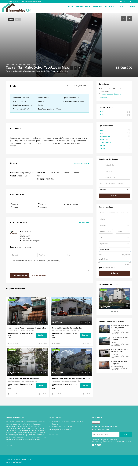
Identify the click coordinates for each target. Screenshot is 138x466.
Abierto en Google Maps (81, 163)
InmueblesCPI (14, 343)
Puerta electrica (72, 204)
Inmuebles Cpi (58, 343)
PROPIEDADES (82, 7)
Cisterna (42, 204)
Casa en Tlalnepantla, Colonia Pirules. (67, 328)
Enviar (126, 434)
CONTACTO (122, 7)
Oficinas (103, 145)
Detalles (41, 335)
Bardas (15, 207)
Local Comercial (105, 142)
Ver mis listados (84, 222)
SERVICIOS (97, 7)
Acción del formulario (100, 426)
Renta (102, 112)
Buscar (115, 273)
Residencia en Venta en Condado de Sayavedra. (27, 328)
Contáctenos (103, 97)
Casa (101, 133)
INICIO (70, 7)
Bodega (102, 130)
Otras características (107, 268)
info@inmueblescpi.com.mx (111, 94)
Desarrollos (104, 139)
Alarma (15, 204)
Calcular (114, 196)
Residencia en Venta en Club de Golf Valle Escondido (71, 378)
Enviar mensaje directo (39, 275)
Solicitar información (19, 275)
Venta (11, 19)
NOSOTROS (109, 7)
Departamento (105, 136)
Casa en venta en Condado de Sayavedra (24, 378)
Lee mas (9, 445)
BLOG (132, 7)
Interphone (43, 207)
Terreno (102, 148)
